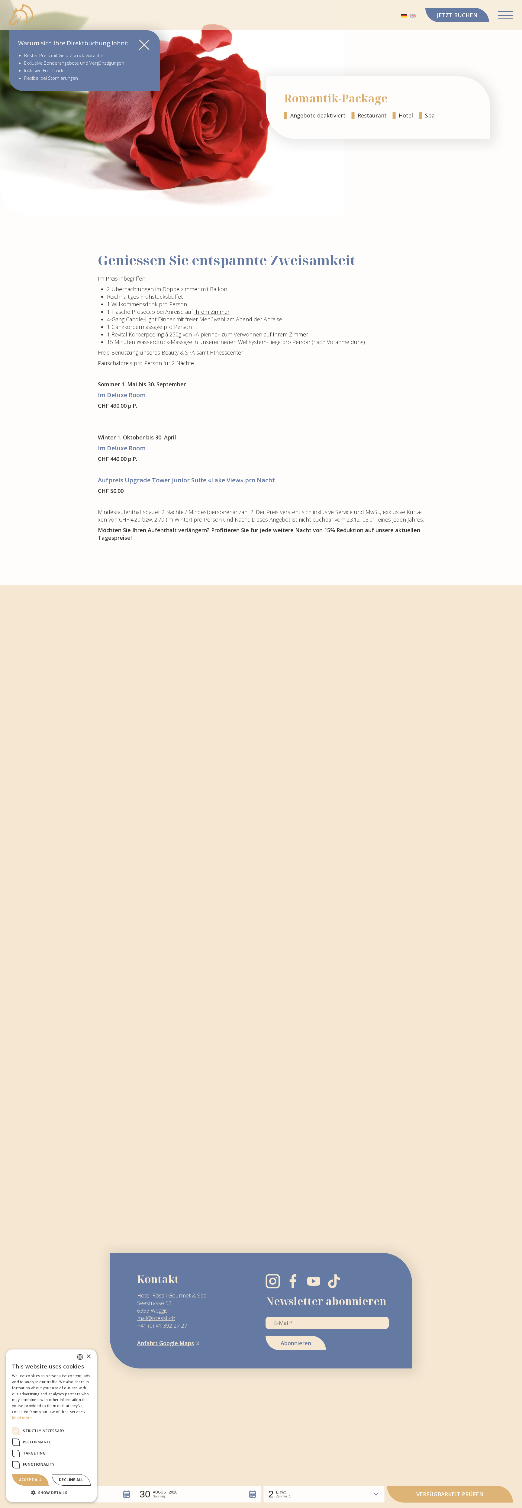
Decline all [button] (71, 1479)
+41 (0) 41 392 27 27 (162, 1325)
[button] (198, 1494)
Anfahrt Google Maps (165, 1343)
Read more (22, 1417)
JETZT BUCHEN (457, 15)
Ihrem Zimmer (212, 311)
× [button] (88, 1356)
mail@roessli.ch (156, 1318)
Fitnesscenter (226, 352)
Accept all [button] (30, 1479)
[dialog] (51, 1425)
